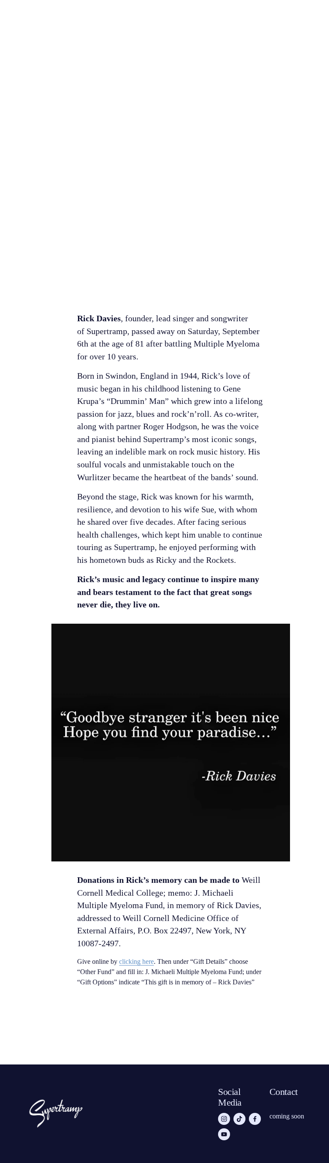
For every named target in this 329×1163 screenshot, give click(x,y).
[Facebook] (255, 1119)
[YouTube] (224, 1134)
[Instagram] (224, 1119)
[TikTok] (239, 1119)
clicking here (136, 961)
